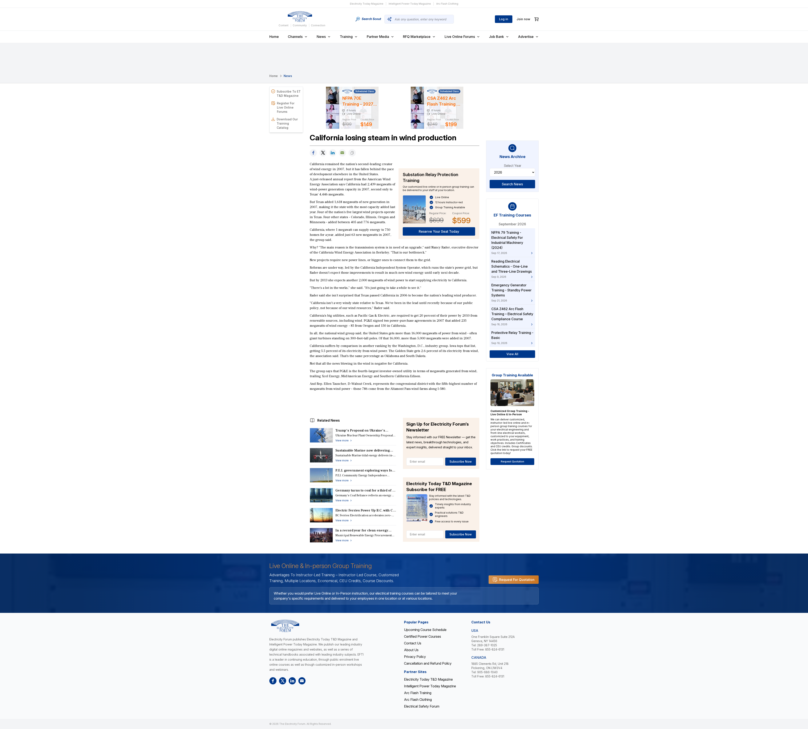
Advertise (526, 37)
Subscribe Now (460, 461)
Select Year (512, 165)
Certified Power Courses (422, 636)
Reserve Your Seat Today (439, 231)
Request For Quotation (516, 580)
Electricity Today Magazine (366, 3)
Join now (523, 19)
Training (346, 37)
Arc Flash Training (417, 693)
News (321, 37)
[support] (342, 153)
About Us (411, 650)
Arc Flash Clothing (447, 3)
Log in (503, 19)
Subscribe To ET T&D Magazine (289, 93)
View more (342, 440)
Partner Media (378, 37)
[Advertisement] (394, 403)
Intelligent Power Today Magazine (410, 3)
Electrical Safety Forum (421, 706)
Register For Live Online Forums (285, 107)
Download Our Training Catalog (287, 123)
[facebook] (313, 153)
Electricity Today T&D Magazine (428, 679)
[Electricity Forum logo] (300, 16)
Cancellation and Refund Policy (428, 663)
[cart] (536, 19)
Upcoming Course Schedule (425, 630)
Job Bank (496, 37)
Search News (512, 184)
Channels (295, 37)
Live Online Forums (460, 37)
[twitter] (323, 153)
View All (512, 354)
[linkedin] (332, 153)
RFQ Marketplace (417, 37)
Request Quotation (512, 461)
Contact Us (412, 643)
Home (274, 37)
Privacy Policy (415, 657)
